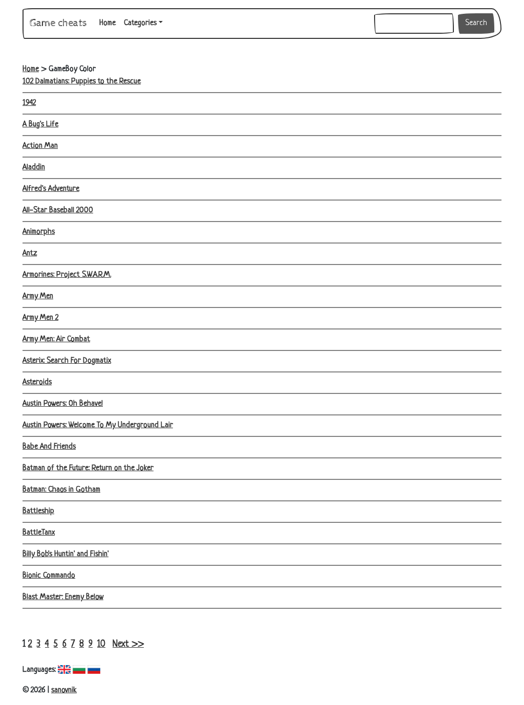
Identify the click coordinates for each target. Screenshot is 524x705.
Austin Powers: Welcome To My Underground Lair (98, 425)
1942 (29, 103)
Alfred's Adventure (51, 189)
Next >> (128, 644)
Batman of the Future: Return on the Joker (88, 468)
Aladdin (34, 167)
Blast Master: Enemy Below (63, 597)
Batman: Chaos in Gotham (61, 490)
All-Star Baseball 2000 (58, 210)
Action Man (40, 146)
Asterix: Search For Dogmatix (67, 361)
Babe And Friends (49, 447)
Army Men (38, 296)
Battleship (38, 511)
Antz (30, 253)
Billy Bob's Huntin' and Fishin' (65, 554)
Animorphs (39, 232)
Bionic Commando (49, 575)
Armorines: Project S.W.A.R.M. (67, 275)
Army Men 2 (40, 318)
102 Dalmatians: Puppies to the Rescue (82, 81)
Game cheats (58, 23)
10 (101, 644)
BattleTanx (39, 532)
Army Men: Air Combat (56, 339)
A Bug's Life (40, 124)
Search (476, 23)
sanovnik (64, 690)
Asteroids (37, 382)
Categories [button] (140, 23)
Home (109, 23)
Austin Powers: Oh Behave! (63, 404)
